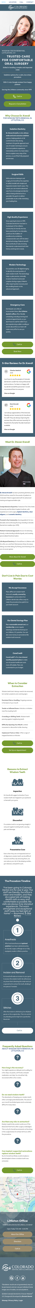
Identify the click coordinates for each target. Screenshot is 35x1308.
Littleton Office (17, 1221)
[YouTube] (23, 1278)
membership (10, 627)
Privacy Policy (13, 1300)
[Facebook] (17, 1278)
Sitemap (5, 1300)
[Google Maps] (11, 1278)
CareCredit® (10, 657)
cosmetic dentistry (15, 514)
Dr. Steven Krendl (12, 133)
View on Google (9, 393)
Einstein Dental (27, 1296)
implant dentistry (23, 512)
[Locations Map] (17, 1194)
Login (21, 1300)
